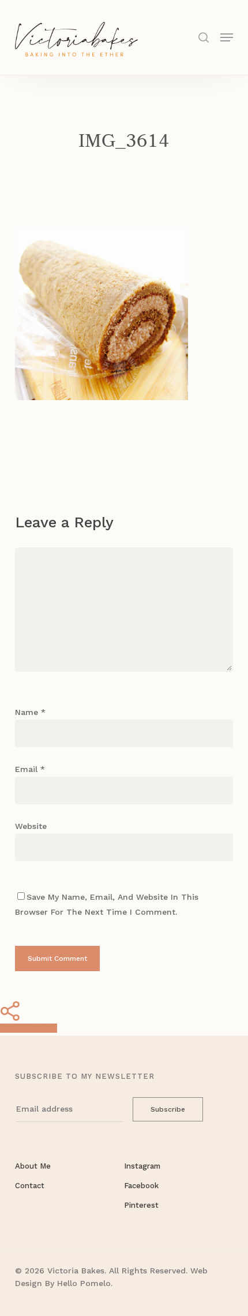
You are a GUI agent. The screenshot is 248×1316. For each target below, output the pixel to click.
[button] (226, 37)
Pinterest (141, 1205)
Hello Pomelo (84, 1283)
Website (31, 826)
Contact (29, 1185)
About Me (33, 1166)
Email (30, 769)
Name (30, 712)
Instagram (142, 1166)
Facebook (141, 1185)
